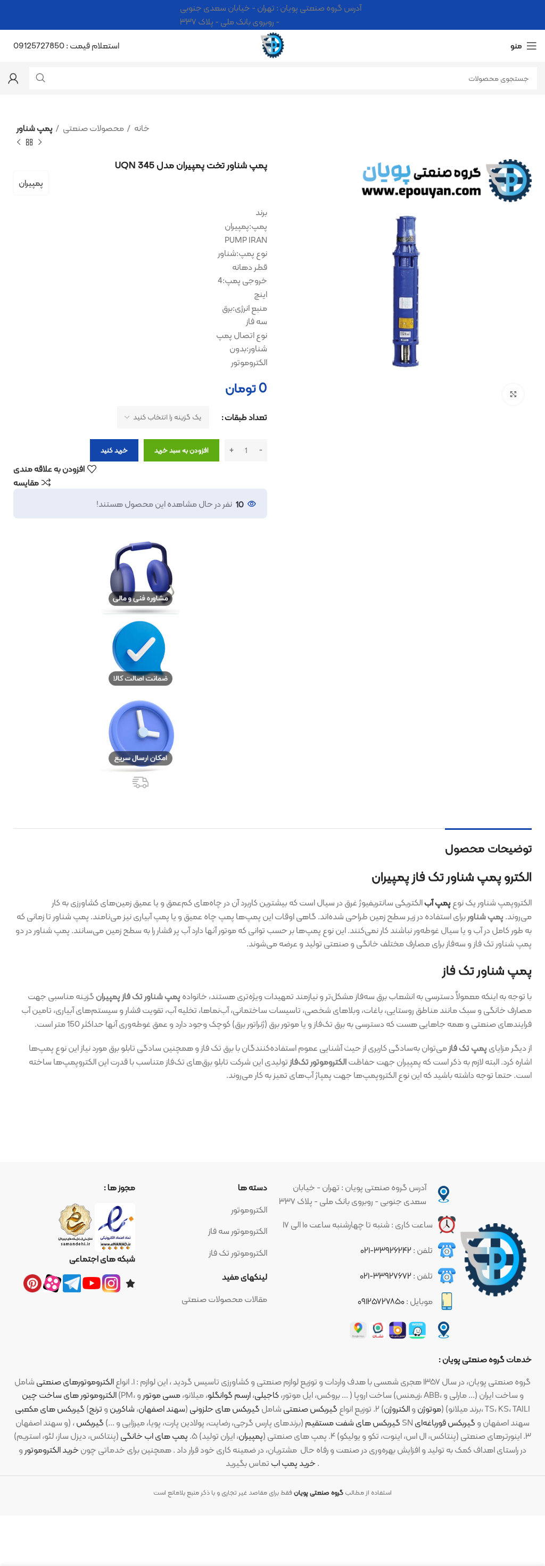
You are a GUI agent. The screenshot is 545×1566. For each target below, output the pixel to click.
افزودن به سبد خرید (181, 450)
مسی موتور (161, 1395)
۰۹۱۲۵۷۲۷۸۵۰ (381, 1301)
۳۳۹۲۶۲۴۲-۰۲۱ (385, 1250)
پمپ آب (437, 902)
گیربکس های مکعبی (50, 1409)
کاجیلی (266, 1395)
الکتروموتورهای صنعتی (75, 1381)
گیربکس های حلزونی (224, 1409)
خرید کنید (114, 450)
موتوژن (429, 1409)
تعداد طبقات (246, 417)
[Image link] (494, 1260)
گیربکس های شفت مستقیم (352, 1422)
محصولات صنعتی (92, 128)
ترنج (95, 1409)
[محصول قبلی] (40, 142)
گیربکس (90, 1422)
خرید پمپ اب (293, 1463)
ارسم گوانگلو (229, 1395)
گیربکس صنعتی (310, 1409)
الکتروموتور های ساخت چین (69, 1395)
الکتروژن (397, 1409)
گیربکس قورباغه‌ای (445, 1422)
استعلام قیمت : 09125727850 (66, 45)
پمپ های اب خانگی (154, 1436)
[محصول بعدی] (18, 142)
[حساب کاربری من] (13, 78)
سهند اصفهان (161, 1409)
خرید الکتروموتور (51, 1450)
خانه (141, 128)
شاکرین (122, 1409)
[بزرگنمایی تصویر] (513, 394)
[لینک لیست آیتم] (207, 1210)
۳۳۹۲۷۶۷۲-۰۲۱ (385, 1275)
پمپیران (31, 183)
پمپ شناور (34, 128)
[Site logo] (272, 45)
